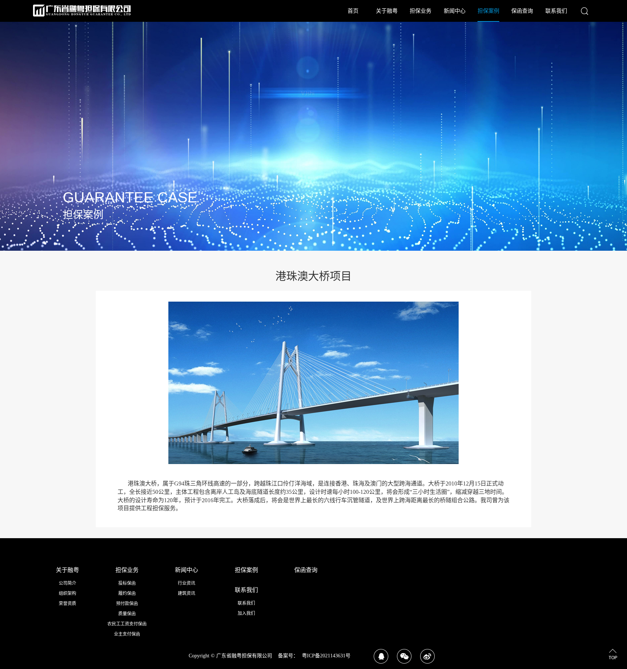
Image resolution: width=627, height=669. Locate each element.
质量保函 (127, 613)
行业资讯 (186, 583)
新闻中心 (455, 11)
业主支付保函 (127, 634)
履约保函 (127, 593)
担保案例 (488, 11)
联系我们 (556, 11)
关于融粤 (387, 11)
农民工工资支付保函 (127, 623)
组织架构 (67, 593)
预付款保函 (127, 603)
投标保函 (127, 583)
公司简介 (67, 583)
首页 (353, 11)
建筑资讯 (186, 593)
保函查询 (522, 11)
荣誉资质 (67, 603)
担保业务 (420, 11)
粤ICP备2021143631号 (326, 655)
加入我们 (246, 613)
